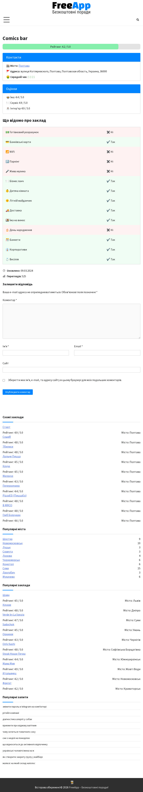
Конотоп (8, 564)
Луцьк (6, 547)
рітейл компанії (11, 712)
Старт (6, 427)
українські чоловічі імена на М (18, 750)
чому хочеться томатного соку (19, 731)
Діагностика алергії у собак (17, 719)
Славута (8, 551)
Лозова (7, 555)
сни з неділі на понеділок (16, 738)
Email (78, 346)
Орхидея (8, 634)
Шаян (6, 595)
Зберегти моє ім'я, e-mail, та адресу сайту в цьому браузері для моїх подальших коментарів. (65, 380)
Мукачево (9, 576)
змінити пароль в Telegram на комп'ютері (25, 706)
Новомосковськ (12, 543)
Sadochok (8, 624)
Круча (6, 466)
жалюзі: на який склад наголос (19, 763)
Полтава (24, 65)
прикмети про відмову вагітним (19, 725)
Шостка (7, 539)
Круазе (7, 604)
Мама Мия (9, 663)
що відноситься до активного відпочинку (25, 744)
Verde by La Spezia (13, 614)
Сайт (6, 363)
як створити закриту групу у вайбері (23, 756)
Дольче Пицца (12, 456)
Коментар (10, 300)
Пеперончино (11, 485)
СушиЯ (7, 436)
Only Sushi (9, 644)
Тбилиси (8, 446)
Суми (6, 568)
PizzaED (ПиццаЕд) (15, 495)
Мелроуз (8, 476)
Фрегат (7, 683)
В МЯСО (7, 505)
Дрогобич (9, 572)
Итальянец (9, 673)
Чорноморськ (11, 560)
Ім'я (6, 346)
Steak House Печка (14, 653)
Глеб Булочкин (11, 515)
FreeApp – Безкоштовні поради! (88, 787)
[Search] (137, 19)
